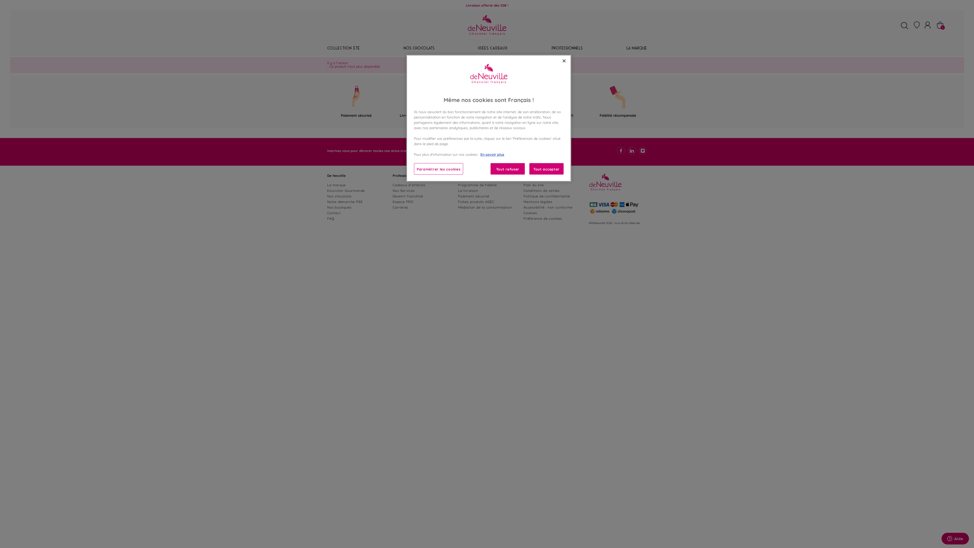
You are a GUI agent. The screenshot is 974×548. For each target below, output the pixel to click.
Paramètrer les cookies (438, 169)
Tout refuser (507, 169)
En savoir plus (492, 154)
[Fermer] (564, 60)
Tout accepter (546, 169)
